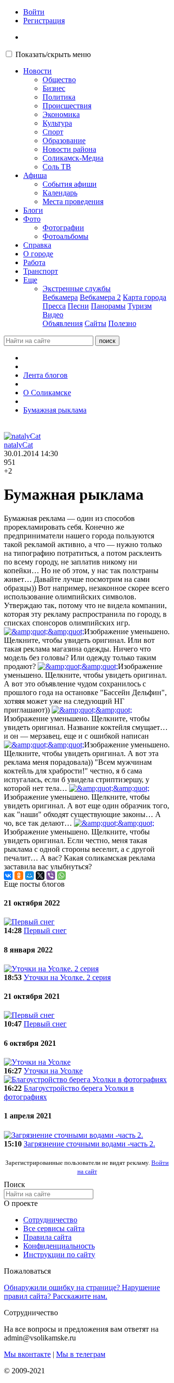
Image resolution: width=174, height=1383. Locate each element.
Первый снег (45, 930)
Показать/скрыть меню (53, 54)
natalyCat (18, 445)
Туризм (140, 306)
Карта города (144, 297)
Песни (78, 306)
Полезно (122, 323)
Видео (53, 315)
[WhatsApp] (61, 875)
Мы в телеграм (80, 1354)
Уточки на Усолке (53, 1071)
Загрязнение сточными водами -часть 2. (89, 1144)
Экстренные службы (77, 288)
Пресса (54, 306)
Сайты (95, 323)
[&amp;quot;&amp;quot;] (44, 631)
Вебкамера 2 (100, 297)
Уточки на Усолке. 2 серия (67, 977)
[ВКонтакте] (8, 875)
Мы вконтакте (27, 1354)
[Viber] (50, 875)
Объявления (63, 323)
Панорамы (108, 306)
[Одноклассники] (18, 875)
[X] (40, 875)
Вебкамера (60, 297)
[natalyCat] (22, 436)
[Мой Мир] (29, 875)
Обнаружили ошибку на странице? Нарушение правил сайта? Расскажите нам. (82, 1291)
